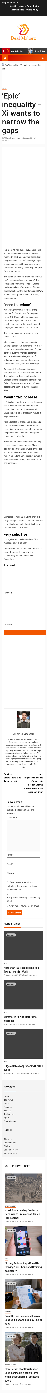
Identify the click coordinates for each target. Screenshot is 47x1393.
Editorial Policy (17, 10)
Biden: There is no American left (12, 778)
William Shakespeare (12, 138)
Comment (12, 817)
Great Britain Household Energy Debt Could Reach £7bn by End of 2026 (23, 1319)
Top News (8, 1100)
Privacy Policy (32, 10)
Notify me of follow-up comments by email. (23, 899)
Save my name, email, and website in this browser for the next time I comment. (23, 886)
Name (10, 855)
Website (10, 873)
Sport (6, 1117)
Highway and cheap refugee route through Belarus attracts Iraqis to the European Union (33, 783)
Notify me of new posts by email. (24, 906)
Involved (8, 624)
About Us (13, 6)
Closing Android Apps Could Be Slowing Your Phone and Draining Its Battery (23, 1266)
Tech (6, 1259)
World (4, 88)
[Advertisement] (23, 171)
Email (10, 864)
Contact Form (25, 6)
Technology (9, 1114)
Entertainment (10, 1121)
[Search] (42, 57)
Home (6, 1096)
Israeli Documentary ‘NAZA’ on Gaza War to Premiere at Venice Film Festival (22, 1214)
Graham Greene (27, 1221)
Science (7, 1110)
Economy (8, 1107)
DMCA (36, 6)
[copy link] (25, 632)
